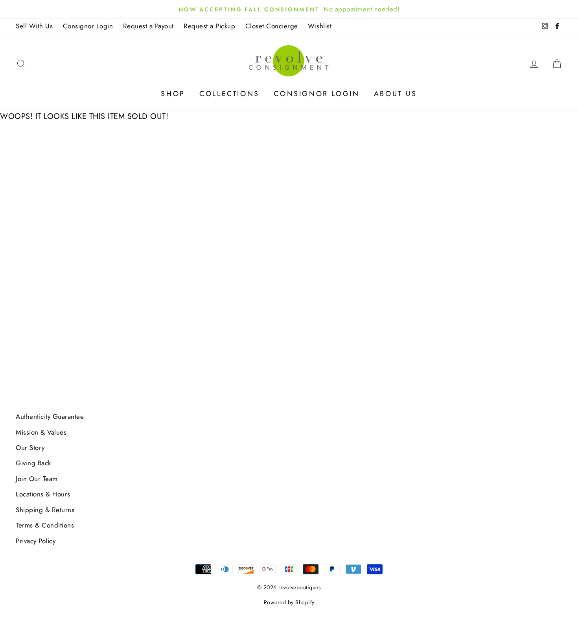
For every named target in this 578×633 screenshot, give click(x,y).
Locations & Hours (43, 494)
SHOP (173, 94)
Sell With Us (34, 26)
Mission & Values (41, 432)
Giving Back (33, 463)
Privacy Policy (35, 541)
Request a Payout (148, 26)
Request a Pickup (209, 26)
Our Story (30, 447)
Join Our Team (37, 478)
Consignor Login (88, 26)
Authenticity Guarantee (50, 416)
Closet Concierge (271, 26)
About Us (395, 94)
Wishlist (319, 26)
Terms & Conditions (45, 525)
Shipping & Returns (45, 510)
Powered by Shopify (289, 602)
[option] (289, 9)
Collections (229, 94)
